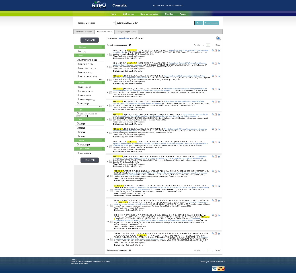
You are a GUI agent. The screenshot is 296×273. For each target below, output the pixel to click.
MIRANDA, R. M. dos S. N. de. (169, 233)
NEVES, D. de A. (170, 217)
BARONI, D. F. (119, 215)
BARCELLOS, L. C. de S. (151, 215)
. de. (125, 202)
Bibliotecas (128, 14)
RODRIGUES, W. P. (145, 50)
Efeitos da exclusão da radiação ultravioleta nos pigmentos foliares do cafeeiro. (161, 238)
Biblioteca (82, 47)
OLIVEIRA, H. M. (200, 186)
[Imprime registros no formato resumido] (218, 40)
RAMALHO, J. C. (152, 219)
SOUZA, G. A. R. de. (164, 202)
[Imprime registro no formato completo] (218, 51)
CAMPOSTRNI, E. (176, 114)
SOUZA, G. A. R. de (169, 215)
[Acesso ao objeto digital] (215, 51)
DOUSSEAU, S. (150, 202)
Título (137, 38)
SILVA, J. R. (174, 171)
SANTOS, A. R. (183, 217)
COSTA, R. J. (162, 200)
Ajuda (182, 14)
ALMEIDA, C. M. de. (132, 217)
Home (113, 14)
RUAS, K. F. (169, 142)
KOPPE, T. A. (119, 217)
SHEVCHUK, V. (199, 215)
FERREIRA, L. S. (201, 171)
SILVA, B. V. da (194, 217)
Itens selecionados (149, 14)
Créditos (169, 14)
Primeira (197, 45)
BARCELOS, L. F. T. (133, 215)
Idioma (81, 140)
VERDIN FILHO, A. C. (137, 219)
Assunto (82, 82)
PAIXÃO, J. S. (137, 202)
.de (143, 235)
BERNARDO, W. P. (182, 142)
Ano (80, 119)
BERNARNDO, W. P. (173, 156)
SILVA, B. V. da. (187, 186)
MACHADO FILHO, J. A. (159, 114)
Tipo (80, 110)
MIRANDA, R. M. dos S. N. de (152, 217)
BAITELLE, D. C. (130, 237)
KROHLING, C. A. (120, 50)
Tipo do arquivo (84, 149)
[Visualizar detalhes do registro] (213, 51)
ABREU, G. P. (143, 76)
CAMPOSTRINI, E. (161, 50)
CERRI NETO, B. (174, 200)
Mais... (101, 79)
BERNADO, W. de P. (185, 215)
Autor (81, 55)
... (203, 45)
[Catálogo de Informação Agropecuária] (99, 10)
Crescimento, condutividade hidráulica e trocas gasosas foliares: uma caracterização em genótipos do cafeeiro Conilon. (157, 219)
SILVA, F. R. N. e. (149, 200)
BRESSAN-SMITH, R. (163, 237)
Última (218, 45)
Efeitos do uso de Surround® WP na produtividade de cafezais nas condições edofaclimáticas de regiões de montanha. (158, 102)
